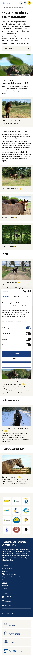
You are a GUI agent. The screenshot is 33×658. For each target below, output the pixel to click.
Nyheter (4, 588)
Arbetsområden (7, 568)
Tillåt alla (16, 353)
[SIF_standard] (16, 520)
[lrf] (16, 501)
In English (5, 586)
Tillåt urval (16, 359)
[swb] (7, 520)
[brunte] (26, 530)
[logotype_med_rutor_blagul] (26, 511)
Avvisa (16, 365)
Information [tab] (16, 296)
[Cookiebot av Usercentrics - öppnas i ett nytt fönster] (23, 291)
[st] (7, 511)
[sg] (16, 511)
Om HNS (4, 583)
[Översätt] (21, 3)
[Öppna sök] (25, 3)
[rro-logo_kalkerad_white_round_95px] (7, 530)
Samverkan (5, 571)
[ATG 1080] (7, 501)
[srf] (26, 501)
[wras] (26, 520)
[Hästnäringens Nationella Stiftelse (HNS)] (8, 3)
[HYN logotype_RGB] (16, 530)
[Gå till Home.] (2, 7)
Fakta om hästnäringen (9, 574)
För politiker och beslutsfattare (12, 577)
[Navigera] (29, 3)
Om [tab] (27, 296)
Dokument (5, 580)
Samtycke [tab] (6, 296)
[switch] (28, 333)
